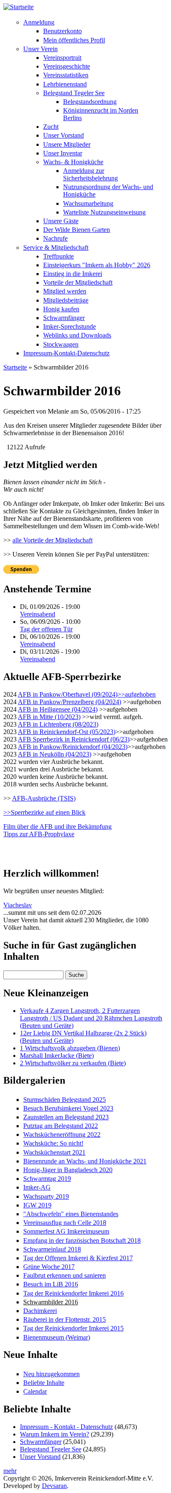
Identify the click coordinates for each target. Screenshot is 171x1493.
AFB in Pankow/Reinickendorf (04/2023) (72, 746)
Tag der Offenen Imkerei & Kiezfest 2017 (78, 1257)
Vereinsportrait (62, 57)
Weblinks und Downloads (77, 335)
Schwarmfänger (64, 317)
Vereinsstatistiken (65, 75)
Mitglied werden (64, 291)
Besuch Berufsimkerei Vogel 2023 (68, 1108)
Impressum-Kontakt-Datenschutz (66, 353)
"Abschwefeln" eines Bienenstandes (70, 1213)
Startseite (15, 367)
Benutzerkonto (62, 30)
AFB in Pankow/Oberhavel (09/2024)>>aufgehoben (87, 694)
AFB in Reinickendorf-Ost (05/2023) (66, 731)
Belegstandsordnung (90, 101)
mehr (10, 1470)
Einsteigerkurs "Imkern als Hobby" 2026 (96, 265)
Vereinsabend (37, 614)
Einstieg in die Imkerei (72, 273)
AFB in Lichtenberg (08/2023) (58, 724)
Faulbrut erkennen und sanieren (64, 1275)
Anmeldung (38, 22)
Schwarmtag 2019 (47, 1178)
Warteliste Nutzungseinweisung (104, 212)
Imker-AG (37, 1187)
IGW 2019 (37, 1205)
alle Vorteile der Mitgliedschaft (52, 540)
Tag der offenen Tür (46, 629)
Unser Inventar (62, 153)
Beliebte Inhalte (43, 1382)
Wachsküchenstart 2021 (54, 1152)
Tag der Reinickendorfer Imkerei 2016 (73, 1293)
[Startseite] (18, 6)
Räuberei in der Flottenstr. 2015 (64, 1319)
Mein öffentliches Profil (74, 40)
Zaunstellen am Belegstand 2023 (66, 1117)
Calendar (35, 1391)
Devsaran (54, 1485)
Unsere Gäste (60, 220)
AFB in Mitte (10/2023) (49, 716)
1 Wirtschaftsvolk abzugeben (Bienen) (70, 1048)
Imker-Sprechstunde (69, 326)
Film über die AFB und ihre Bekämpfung (57, 826)
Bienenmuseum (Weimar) (56, 1337)
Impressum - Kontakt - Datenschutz (66, 1426)
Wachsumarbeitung (88, 203)
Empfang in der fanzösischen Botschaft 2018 (82, 1240)
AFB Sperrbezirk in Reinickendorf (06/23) (73, 739)
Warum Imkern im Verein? (54, 1434)
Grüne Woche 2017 (49, 1266)
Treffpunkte (58, 256)
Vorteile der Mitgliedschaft (77, 282)
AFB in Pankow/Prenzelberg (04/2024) (69, 701)
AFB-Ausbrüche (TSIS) (44, 798)
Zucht (51, 126)
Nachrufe (55, 238)
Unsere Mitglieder (66, 144)
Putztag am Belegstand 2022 (60, 1125)
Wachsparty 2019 (46, 1196)
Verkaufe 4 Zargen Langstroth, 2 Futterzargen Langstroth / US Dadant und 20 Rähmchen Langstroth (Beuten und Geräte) (91, 1018)
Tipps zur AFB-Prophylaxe (38, 834)
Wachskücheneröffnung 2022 (61, 1134)
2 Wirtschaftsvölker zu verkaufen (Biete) (73, 1063)
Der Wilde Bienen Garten (76, 229)
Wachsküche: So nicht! (53, 1143)
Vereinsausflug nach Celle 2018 (64, 1222)
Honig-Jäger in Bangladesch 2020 (67, 1169)
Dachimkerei (40, 1310)
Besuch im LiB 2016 (50, 1284)
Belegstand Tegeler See (74, 92)
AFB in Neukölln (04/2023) (54, 754)
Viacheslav (17, 905)
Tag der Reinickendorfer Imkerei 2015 (73, 1328)
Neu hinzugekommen (51, 1373)
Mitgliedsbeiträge (65, 300)
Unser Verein (40, 48)
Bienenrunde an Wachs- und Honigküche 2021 (85, 1161)
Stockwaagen (60, 344)
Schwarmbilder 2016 (50, 1302)
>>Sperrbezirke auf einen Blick (44, 812)
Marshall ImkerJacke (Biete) (57, 1055)
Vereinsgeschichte (66, 66)
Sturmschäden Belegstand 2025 (64, 1099)
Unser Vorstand (63, 135)
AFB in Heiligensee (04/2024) (58, 709)
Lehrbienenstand (65, 84)
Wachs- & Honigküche (73, 161)
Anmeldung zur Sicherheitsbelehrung (90, 174)
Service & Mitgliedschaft (55, 247)
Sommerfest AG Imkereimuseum (66, 1231)
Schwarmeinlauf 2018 (52, 1249)
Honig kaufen (61, 309)
